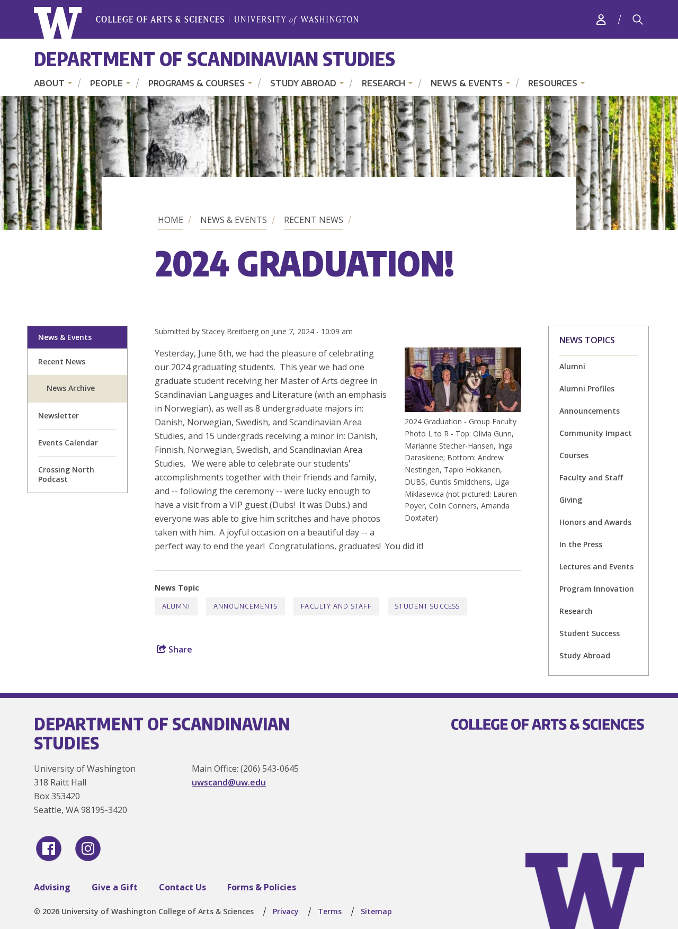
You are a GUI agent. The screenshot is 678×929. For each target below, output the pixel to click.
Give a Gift (115, 887)
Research (383, 83)
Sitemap (376, 911)
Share (179, 649)
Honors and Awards (595, 522)
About (49, 83)
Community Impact (595, 433)
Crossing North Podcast (66, 474)
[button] (463, 409)
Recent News (313, 220)
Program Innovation (596, 589)
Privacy (286, 911)
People (106, 83)
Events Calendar (68, 442)
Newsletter (58, 415)
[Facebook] (49, 848)
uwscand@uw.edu (229, 782)
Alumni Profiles (586, 388)
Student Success (589, 633)
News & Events (467, 83)
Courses (573, 455)
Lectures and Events (596, 566)
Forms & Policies (261, 887)
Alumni (572, 366)
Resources (552, 83)
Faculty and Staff (591, 477)
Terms (330, 911)
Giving (570, 500)
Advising (52, 887)
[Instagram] (88, 848)
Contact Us (182, 887)
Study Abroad (303, 83)
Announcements (589, 411)
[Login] (601, 19)
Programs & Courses (196, 83)
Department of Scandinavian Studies (214, 58)
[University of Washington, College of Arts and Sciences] (196, 23)
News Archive (71, 388)
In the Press (580, 544)
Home (170, 220)
